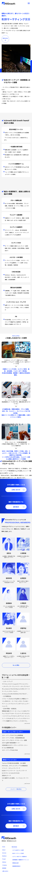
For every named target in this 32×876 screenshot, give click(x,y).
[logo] (8, 3)
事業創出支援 (15, 863)
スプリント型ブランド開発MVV (19, 856)
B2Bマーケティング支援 (18, 853)
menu (28, 3)
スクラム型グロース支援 (18, 850)
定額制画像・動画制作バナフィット (20, 859)
